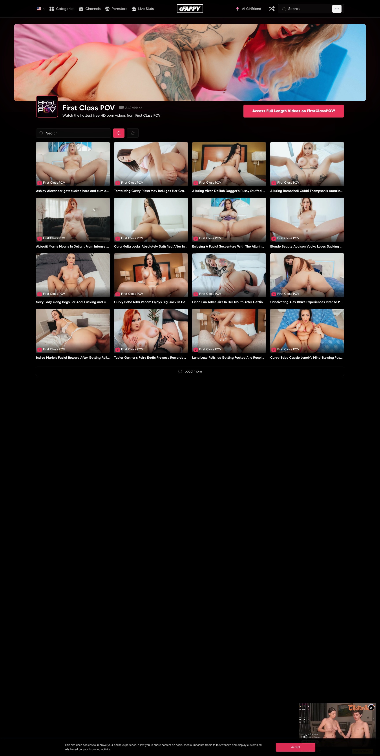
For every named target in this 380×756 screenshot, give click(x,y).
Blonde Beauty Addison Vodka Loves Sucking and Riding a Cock (319, 246)
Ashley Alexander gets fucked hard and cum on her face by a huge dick (90, 191)
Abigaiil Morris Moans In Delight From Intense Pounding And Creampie (89, 246)
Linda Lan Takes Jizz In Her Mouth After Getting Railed (233, 302)
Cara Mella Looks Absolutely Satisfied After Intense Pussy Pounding (166, 246)
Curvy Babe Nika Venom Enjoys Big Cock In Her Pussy (155, 302)
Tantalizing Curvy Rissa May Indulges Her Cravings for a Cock (161, 191)
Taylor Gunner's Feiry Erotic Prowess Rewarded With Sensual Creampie (168, 358)
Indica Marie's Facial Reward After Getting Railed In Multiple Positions (89, 358)
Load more (193, 371)
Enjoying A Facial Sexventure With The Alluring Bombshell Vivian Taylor (246, 246)
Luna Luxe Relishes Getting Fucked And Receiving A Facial (236, 358)
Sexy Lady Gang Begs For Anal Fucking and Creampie (77, 302)
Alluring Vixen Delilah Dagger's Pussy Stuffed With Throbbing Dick (243, 191)
